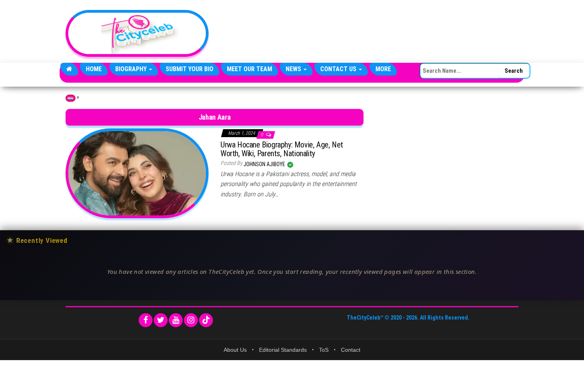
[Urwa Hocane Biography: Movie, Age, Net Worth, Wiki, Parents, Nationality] (137, 173)
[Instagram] (191, 320)
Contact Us (339, 69)
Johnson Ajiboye (265, 164)
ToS (324, 350)
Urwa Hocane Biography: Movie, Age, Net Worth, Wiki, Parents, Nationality (281, 149)
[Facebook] (146, 320)
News (294, 69)
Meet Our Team (249, 69)
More (383, 69)
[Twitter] (161, 320)
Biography (131, 69)
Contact (350, 350)
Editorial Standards (283, 350)
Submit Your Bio (189, 69)
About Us (235, 350)
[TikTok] (206, 320)
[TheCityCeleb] (69, 69)
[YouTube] (176, 320)
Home (94, 69)
